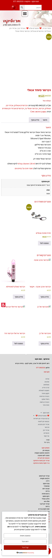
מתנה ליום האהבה (43, 455)
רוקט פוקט (46, 496)
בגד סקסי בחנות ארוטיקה (41, 463)
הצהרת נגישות (44, 402)
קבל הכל (25, 547)
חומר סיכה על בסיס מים (24, 168)
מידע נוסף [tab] (35, 120)
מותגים (47, 382)
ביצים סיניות (45, 494)
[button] (22, 7)
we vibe (46, 501)
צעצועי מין (46, 450)
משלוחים (46, 385)
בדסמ (47, 506)
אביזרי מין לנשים (44, 476)
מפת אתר (46, 405)
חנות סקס (46, 413)
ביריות (47, 491)
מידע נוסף (45, 296)
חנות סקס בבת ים (43, 509)
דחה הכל (25, 541)
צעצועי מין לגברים (43, 458)
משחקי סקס (45, 448)
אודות (47, 379)
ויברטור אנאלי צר (31, 108)
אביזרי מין (21, 28)
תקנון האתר (45, 393)
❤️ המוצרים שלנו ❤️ (34, 28)
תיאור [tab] (45, 120)
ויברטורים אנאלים (37, 31)
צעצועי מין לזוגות (43, 421)
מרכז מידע (45, 387)
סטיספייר (46, 486)
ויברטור (41, 108)
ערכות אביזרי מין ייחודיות (41, 418)
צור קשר (46, 436)
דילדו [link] (47, 481)
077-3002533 (40, 367)
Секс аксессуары (38, 111)
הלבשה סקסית (44, 478)
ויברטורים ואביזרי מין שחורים (13, 108)
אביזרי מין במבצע (43, 424)
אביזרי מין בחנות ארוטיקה (41, 460)
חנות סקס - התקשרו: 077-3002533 (26, 1)
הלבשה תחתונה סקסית (42, 453)
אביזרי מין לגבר (44, 504)
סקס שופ (46, 372)
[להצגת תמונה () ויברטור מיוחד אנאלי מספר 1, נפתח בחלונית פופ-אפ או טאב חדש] (26, 59)
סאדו (47, 440)
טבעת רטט (45, 488)
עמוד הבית (47, 28)
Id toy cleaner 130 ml (26, 163)
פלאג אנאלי (45, 499)
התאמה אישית (25, 535)
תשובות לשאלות (44, 390)
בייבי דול (46, 442)
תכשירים (46, 433)
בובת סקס (46, 483)
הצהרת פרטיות (44, 396)
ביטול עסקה (45, 399)
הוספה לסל (44, 243)
